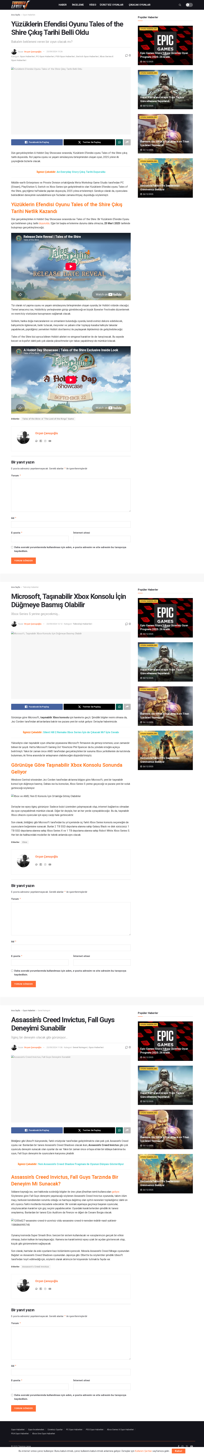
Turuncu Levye (24, 1446)
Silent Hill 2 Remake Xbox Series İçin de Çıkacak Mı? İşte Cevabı (81, 732)
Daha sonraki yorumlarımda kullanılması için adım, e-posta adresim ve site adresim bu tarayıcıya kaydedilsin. (70, 549)
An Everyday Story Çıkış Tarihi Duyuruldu (81, 171)
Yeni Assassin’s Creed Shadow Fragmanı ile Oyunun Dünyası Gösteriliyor (81, 1164)
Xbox (24, 842)
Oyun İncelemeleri (36, 1429)
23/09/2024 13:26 (54, 51)
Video (92, 4)
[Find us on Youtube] (191, 1446)
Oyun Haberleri (29, 15)
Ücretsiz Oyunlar (111, 4)
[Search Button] (180, 5)
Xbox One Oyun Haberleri (43, 1433)
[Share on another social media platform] (127, 142)
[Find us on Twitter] (187, 1446)
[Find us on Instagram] (182, 1446)
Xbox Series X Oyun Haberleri (120, 1429)
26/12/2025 (147, 62)
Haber (63, 4)
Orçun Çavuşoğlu (32, 51)
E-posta (16, 532)
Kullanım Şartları (143, 1451)
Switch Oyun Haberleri (87, 56)
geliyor (115, 1191)
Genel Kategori (44, 1010)
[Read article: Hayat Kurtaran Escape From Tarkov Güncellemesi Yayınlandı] (165, 89)
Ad (13, 517)
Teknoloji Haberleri (31, 587)
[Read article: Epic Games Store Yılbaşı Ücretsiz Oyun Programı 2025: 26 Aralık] (165, 45)
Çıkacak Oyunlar (139, 4)
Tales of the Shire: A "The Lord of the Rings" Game (48, 419)
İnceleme (78, 4)
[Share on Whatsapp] (119, 142)
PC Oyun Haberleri (45, 56)
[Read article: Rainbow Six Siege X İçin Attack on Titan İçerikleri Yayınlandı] (165, 133)
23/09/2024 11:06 (54, 1047)
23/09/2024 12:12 (54, 624)
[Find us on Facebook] (178, 1446)
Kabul (178, 1451)
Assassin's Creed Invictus (35, 1267)
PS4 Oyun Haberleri (20, 1433)
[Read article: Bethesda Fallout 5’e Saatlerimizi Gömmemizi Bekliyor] (165, 178)
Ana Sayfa (15, 15)
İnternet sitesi (81, 532)
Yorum (16, 475)
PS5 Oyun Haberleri (65, 56)
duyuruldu (44, 223)
